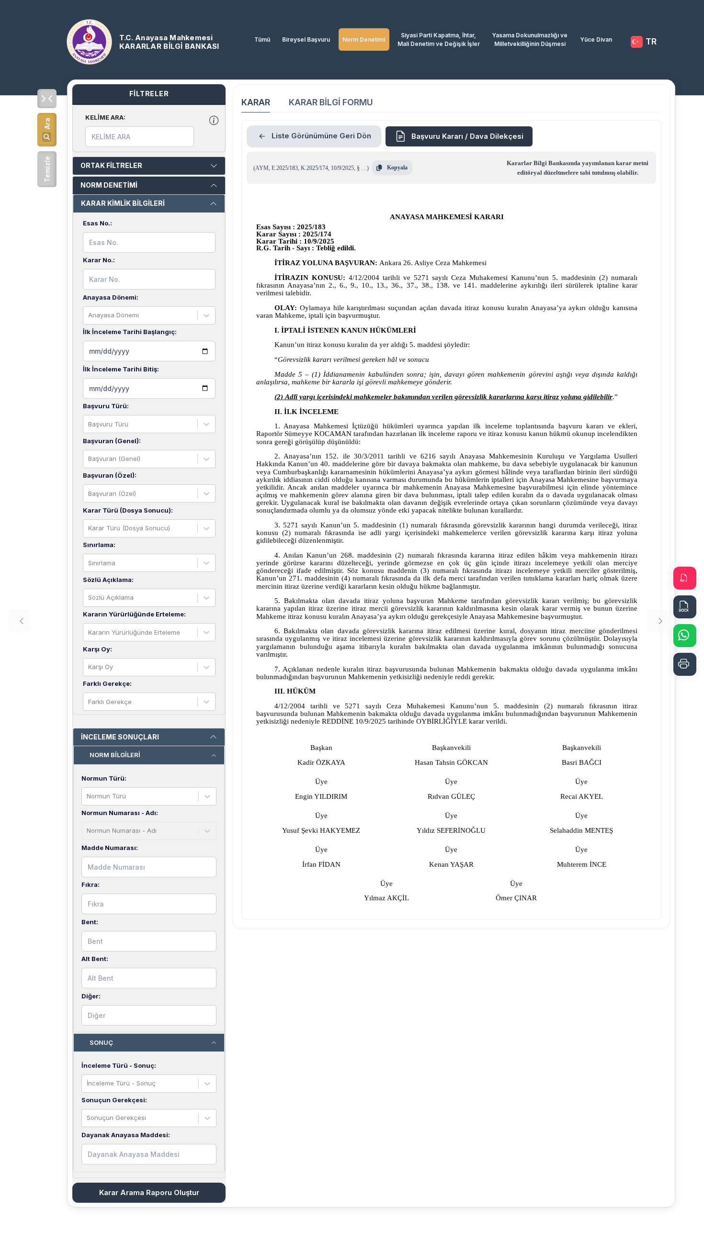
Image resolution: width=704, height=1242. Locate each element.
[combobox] (89, 315)
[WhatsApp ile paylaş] (684, 635)
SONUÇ (101, 1042)
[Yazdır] (684, 664)
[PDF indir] (684, 578)
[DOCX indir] (684, 606)
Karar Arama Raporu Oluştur (149, 1192)
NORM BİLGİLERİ (115, 755)
